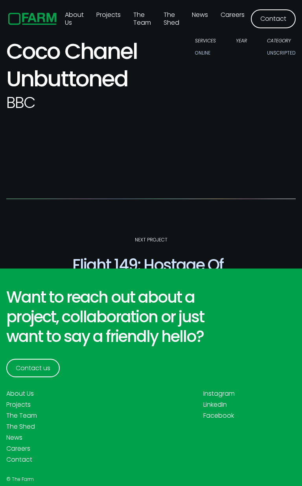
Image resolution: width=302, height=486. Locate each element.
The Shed (171, 18)
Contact (19, 460)
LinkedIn (215, 405)
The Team (142, 18)
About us (74, 18)
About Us (20, 394)
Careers (233, 14)
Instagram (219, 394)
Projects (108, 14)
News (200, 14)
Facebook (218, 416)
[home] (32, 18)
